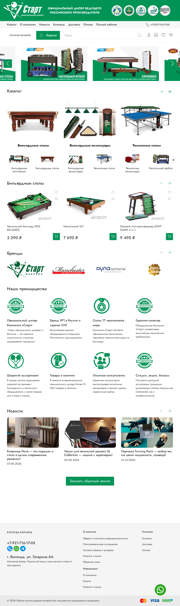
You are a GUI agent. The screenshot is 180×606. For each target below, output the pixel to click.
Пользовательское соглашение (100, 544)
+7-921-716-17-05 (159, 24)
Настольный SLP (73, 226)
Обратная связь (91, 562)
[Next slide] (172, 63)
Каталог (12, 24)
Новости (44, 24)
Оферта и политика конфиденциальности (105, 538)
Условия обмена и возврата (98, 550)
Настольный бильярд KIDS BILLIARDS (23, 228)
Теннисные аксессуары (132, 169)
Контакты (59, 24)
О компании (28, 24)
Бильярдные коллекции (19, 169)
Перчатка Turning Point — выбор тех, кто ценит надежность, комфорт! (146, 453)
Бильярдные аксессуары (90, 145)
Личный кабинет (106, 24)
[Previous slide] (8, 63)
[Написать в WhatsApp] (160, 589)
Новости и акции (92, 556)
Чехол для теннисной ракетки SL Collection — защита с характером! (88, 453)
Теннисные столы (147, 145)
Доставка (74, 24)
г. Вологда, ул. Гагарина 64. (30, 556)
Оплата (88, 24)
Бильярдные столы (33, 145)
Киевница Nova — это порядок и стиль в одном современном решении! (30, 455)
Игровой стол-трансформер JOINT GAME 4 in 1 (140, 228)
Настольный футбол (161, 168)
